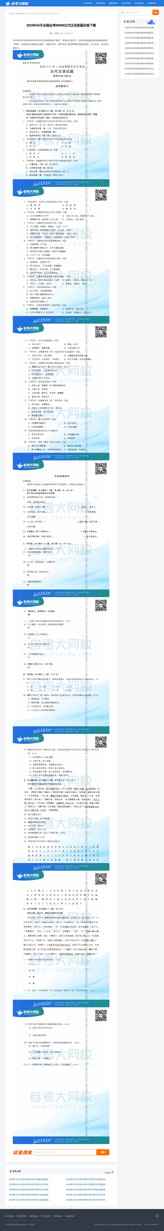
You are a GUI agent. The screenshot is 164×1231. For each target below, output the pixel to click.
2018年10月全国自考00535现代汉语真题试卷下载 (31, 1200)
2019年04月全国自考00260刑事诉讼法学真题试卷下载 (140, 58)
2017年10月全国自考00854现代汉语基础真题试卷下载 (140, 38)
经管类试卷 (100, 3)
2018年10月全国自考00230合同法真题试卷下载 (140, 53)
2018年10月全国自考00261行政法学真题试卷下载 (140, 74)
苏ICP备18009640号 (152, 1224)
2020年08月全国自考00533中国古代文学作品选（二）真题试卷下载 (140, 48)
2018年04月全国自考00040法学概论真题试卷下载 (88, 1189)
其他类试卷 (151, 3)
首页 (12, 14)
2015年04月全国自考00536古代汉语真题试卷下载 (140, 69)
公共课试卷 (87, 3)
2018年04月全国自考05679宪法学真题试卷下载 (87, 1179)
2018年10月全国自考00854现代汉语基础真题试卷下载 (31, 1195)
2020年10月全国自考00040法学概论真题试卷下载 (31, 1179)
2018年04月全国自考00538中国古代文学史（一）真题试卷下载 (31, 1184)
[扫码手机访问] (157, 1216)
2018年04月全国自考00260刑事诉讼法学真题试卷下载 (31, 1189)
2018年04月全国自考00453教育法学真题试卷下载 (88, 1184)
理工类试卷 (126, 3)
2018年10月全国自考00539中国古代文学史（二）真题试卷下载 (88, 1195)
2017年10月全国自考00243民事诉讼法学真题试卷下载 (140, 63)
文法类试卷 (139, 3)
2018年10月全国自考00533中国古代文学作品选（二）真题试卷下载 (88, 1200)
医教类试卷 (113, 3)
